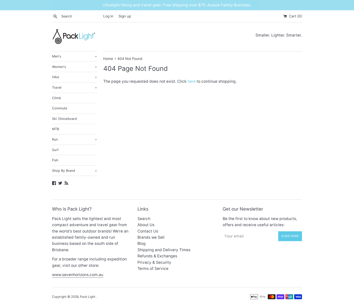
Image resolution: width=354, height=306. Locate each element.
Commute (59, 108)
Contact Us (147, 231)
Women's (74, 67)
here (191, 81)
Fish (55, 160)
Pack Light (88, 297)
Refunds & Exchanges (157, 256)
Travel (74, 87)
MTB (55, 129)
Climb (56, 98)
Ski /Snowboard (64, 119)
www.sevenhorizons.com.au (77, 274)
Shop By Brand (74, 170)
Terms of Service (152, 268)
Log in (108, 16)
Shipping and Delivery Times (164, 250)
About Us (145, 224)
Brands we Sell (151, 237)
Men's (74, 56)
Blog (141, 243)
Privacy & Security (154, 262)
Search (143, 218)
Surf (55, 150)
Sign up (125, 16)
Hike (74, 77)
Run (74, 139)
